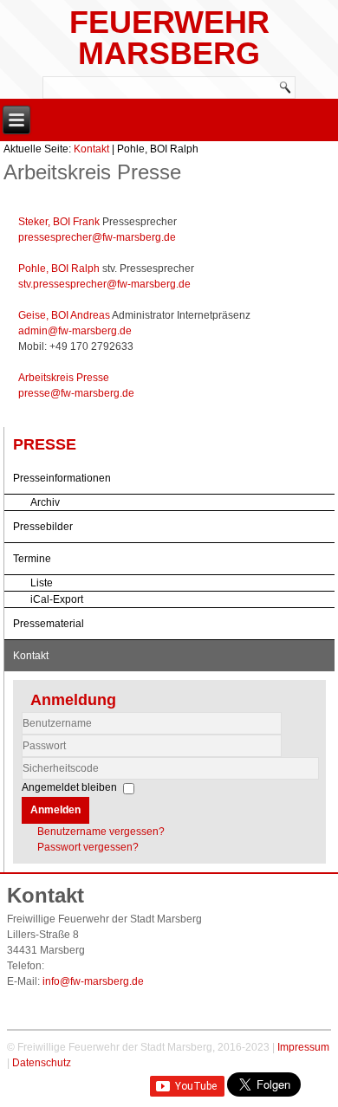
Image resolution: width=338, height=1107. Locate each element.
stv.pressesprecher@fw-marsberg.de (104, 284)
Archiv (45, 502)
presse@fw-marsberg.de (76, 393)
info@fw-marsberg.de (93, 981)
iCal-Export (56, 599)
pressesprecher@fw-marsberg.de (97, 237)
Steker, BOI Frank (60, 222)
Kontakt (91, 149)
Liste (41, 583)
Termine (32, 559)
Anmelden (55, 810)
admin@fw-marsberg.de (75, 331)
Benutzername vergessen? (101, 831)
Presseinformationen (62, 478)
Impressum (303, 1047)
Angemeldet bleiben (69, 787)
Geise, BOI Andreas (65, 315)
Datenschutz (41, 1063)
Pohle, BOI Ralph (60, 268)
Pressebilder (43, 527)
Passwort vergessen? (88, 847)
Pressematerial (48, 624)
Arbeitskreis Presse (63, 378)
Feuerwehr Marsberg (169, 37)
